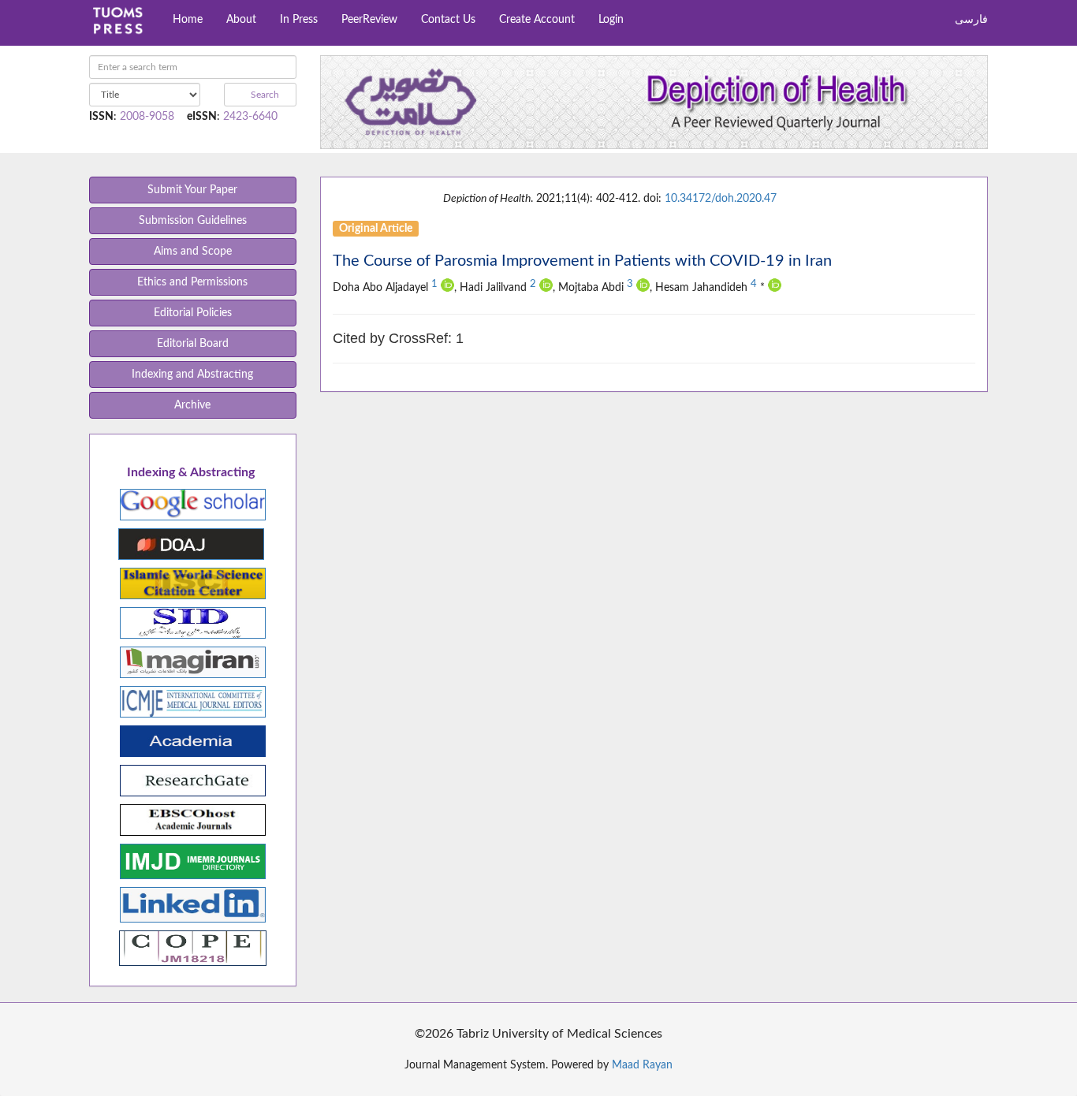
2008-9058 (147, 116)
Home (188, 19)
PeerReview (369, 19)
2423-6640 (250, 116)
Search (263, 94)
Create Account (537, 19)
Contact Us (448, 19)
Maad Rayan (642, 1065)
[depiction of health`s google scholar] (193, 504)
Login (611, 19)
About (241, 19)
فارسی (971, 19)
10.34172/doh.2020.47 (721, 198)
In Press (299, 19)
